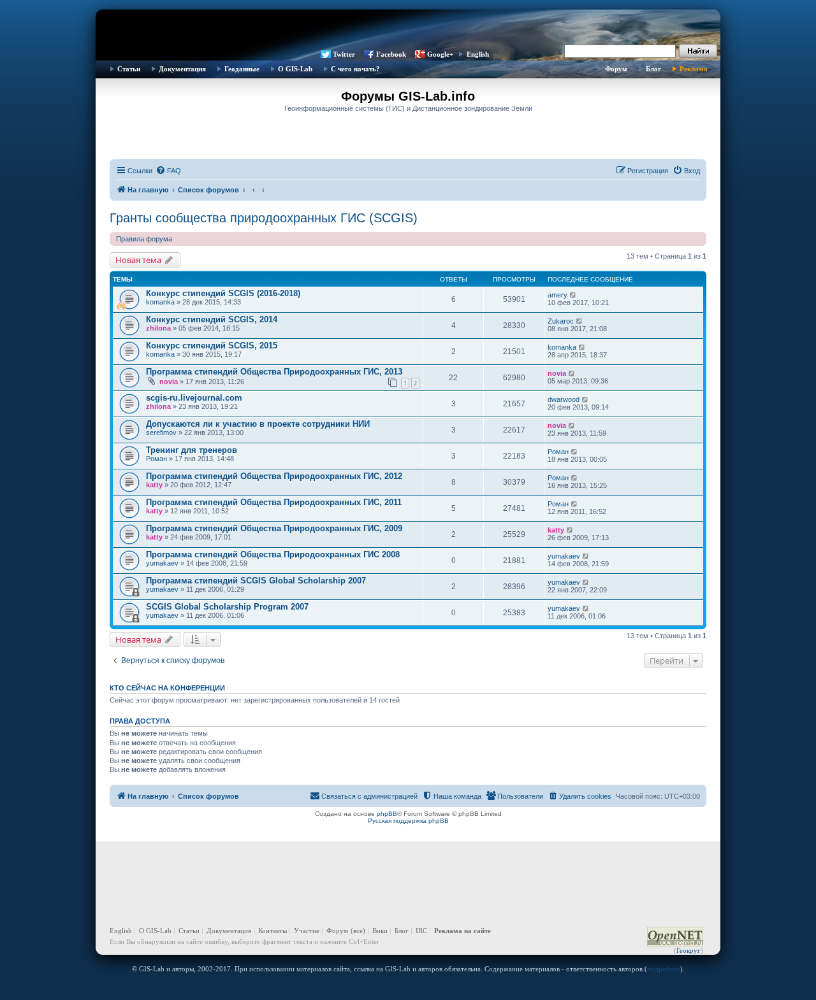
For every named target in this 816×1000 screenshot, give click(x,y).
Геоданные (241, 69)
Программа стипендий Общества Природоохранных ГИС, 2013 (274, 371)
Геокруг (688, 950)
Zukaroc (561, 321)
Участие (306, 930)
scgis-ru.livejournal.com (194, 398)
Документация (182, 69)
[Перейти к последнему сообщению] (573, 295)
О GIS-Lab (295, 69)
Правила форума (144, 239)
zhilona (158, 328)
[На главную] (408, 29)
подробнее (663, 969)
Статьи (128, 69)
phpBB (387, 813)
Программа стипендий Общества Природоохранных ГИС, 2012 (274, 476)
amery (557, 295)
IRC (421, 930)
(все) (358, 930)
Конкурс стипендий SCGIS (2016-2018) (223, 293)
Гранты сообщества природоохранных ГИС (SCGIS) (264, 218)
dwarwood (563, 399)
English (478, 54)
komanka (160, 302)
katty (154, 485)
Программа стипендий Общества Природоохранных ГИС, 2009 (274, 528)
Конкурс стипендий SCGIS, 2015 (211, 345)
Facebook (391, 54)
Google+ (440, 54)
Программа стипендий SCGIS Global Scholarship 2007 (256, 580)
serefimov (161, 432)
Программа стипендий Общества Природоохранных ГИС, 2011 (274, 502)
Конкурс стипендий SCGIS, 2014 (211, 319)
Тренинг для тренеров (191, 450)
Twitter (344, 54)
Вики (380, 930)
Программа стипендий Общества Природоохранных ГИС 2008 (273, 554)
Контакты (272, 930)
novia (168, 381)
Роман (156, 458)
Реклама (694, 69)
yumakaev (162, 563)
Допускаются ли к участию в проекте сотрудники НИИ (258, 424)
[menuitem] (168, 170)
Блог (653, 69)
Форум (616, 69)
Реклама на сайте (462, 930)
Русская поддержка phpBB (408, 820)
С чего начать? (355, 69)
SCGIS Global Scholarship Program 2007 (227, 606)
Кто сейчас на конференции (167, 688)
